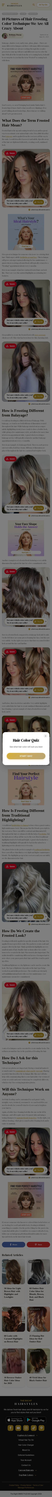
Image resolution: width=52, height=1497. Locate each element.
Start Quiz (26, 756)
